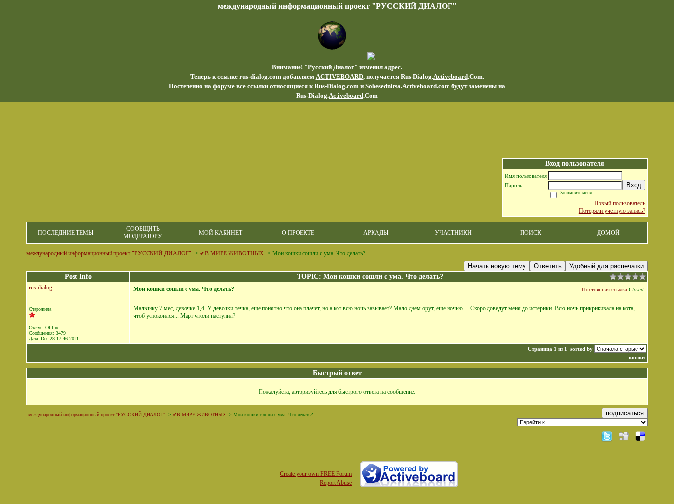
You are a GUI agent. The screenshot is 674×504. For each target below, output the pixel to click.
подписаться (625, 413)
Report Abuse (336, 482)
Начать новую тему (497, 266)
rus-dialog (40, 287)
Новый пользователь (619, 203)
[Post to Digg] (623, 435)
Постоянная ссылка (604, 289)
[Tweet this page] (607, 435)
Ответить (548, 266)
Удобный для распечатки (606, 266)
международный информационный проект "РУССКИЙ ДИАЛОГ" (109, 253)
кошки (637, 357)
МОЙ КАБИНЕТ (220, 232)
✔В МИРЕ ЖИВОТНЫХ (232, 253)
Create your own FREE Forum (316, 473)
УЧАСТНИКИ (453, 232)
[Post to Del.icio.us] (640, 435)
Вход (633, 185)
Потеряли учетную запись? (612, 210)
